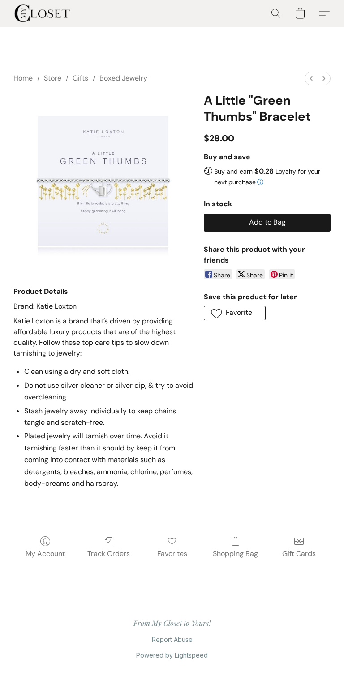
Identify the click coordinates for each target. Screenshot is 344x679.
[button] (42, 13)
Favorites (172, 553)
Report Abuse (172, 639)
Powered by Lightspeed (172, 655)
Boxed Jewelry (123, 78)
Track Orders (108, 553)
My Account (45, 553)
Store (52, 78)
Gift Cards (299, 553)
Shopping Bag (235, 553)
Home (23, 78)
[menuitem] (311, 78)
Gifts (80, 78)
